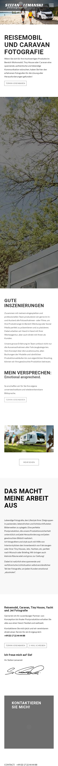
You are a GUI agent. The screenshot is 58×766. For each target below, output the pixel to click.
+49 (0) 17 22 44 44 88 (26, 764)
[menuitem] (50, 5)
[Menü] (50, 5)
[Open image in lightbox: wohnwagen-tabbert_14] (43, 452)
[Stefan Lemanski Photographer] (24, 5)
